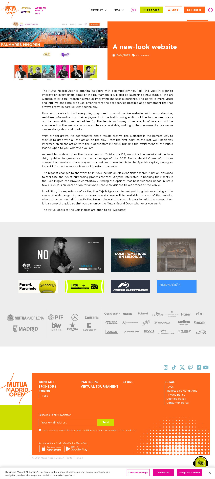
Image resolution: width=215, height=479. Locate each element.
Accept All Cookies (189, 473)
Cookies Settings (138, 473)
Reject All (163, 473)
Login (210, 10)
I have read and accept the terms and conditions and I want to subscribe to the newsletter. (89, 430)
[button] (98, 10)
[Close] (209, 472)
